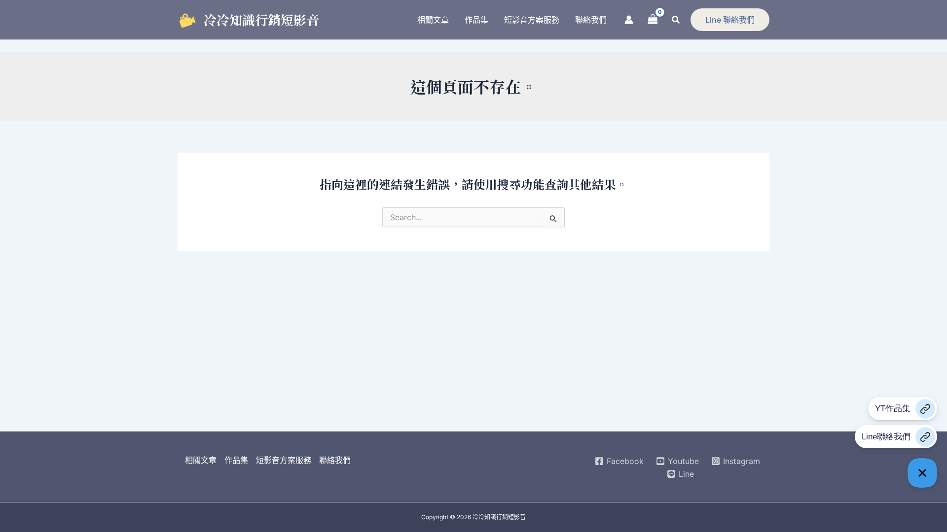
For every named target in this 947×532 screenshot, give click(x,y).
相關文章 (201, 460)
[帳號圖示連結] (628, 19)
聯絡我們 (335, 460)
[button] (676, 20)
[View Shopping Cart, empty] (652, 19)
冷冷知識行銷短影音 (261, 19)
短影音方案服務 (283, 460)
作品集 (236, 460)
